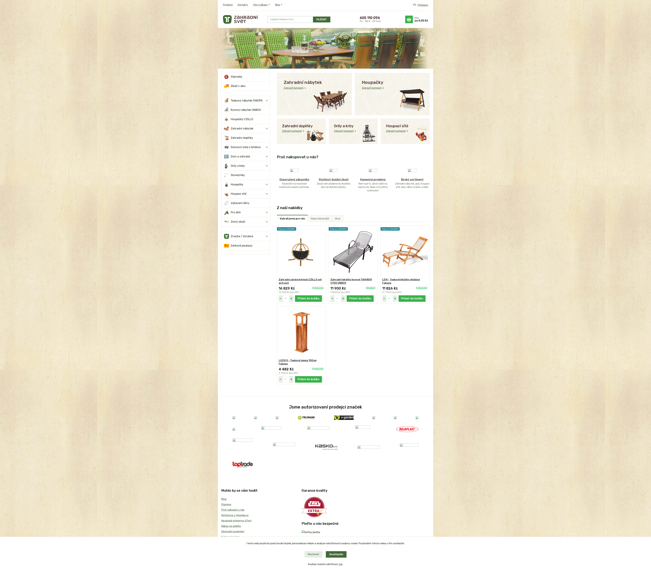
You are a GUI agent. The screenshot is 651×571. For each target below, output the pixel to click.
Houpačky (237, 184)
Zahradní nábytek (242, 128)
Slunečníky (238, 175)
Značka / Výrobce (242, 236)
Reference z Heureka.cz (235, 515)
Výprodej (236, 76)
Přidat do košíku (308, 298)
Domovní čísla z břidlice (246, 147)
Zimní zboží (238, 221)
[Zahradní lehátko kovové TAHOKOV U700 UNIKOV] (353, 251)
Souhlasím (336, 554)
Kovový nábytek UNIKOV (246, 109)
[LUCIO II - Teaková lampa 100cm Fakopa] (301, 332)
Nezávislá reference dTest (236, 520)
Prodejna (228, 4)
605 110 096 (370, 18)
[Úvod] (248, 19)
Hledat (321, 19)
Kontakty (243, 4)
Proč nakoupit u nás (232, 509)
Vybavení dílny (240, 203)
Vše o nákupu (260, 4)
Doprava (226, 504)
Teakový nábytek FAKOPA (247, 100)
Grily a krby (238, 165)
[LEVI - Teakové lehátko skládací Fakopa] (405, 251)
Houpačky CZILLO (242, 119)
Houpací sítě (238, 193)
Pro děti (236, 212)
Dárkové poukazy (241, 245)
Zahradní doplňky (242, 137)
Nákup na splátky (231, 526)
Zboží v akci (238, 86)
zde (341, 564)
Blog (277, 4)
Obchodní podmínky (232, 531)
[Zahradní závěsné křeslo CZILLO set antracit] (301, 251)
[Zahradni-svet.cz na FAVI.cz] (314, 507)
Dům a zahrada (240, 156)
